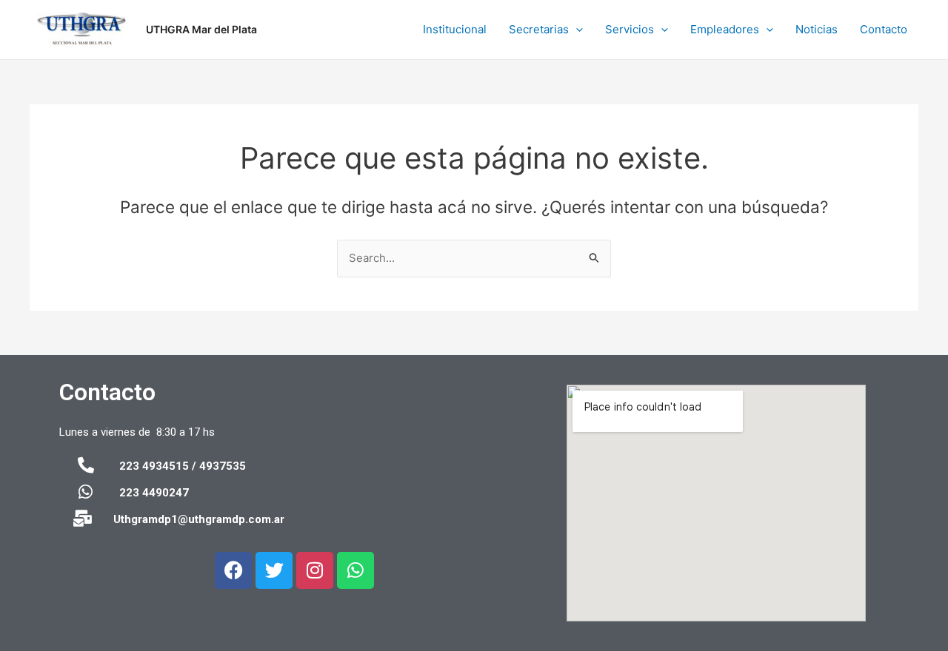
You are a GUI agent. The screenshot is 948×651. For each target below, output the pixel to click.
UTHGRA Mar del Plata (201, 29)
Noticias (816, 29)
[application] (576, 29)
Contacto (883, 29)
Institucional (455, 29)
